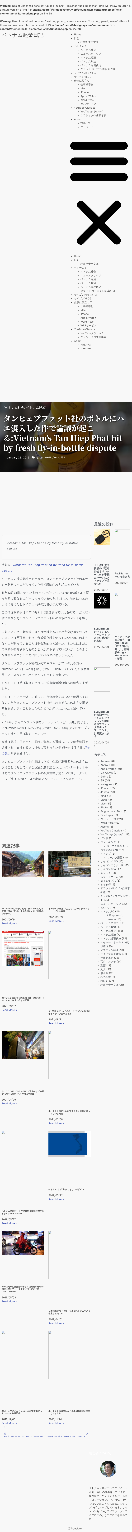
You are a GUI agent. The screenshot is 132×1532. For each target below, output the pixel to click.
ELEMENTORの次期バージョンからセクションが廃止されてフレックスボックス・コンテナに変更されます (101, 724)
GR (102, 780)
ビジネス (105, 907)
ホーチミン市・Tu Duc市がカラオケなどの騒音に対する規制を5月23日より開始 (23, 1092)
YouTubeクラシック (92, 111)
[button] (99, 191)
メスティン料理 (109, 950)
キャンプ (105, 853)
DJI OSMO (106, 772)
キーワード (86, 127)
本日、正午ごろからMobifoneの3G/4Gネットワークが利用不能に (22, 1412)
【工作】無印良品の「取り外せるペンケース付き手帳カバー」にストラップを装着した (101, 574)
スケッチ (105, 873)
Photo (104, 807)
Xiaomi (104, 826)
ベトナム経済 (88, 57)
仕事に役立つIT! (83, 80)
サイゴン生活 (108, 869)
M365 (104, 799)
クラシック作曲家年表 (93, 115)
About (77, 119)
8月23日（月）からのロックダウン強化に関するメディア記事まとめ (69, 1012)
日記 (76, 38)
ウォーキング (108, 842)
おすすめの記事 (109, 849)
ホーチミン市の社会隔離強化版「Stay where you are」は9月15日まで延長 (23, 999)
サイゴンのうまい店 (85, 73)
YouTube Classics (84, 107)
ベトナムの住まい (110, 923)
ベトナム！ (80, 46)
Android (105, 765)
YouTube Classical (111, 830)
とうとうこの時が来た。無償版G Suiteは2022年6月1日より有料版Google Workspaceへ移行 (122, 647)
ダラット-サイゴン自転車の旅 (97, 69)
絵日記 (104, 980)
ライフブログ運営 (110, 953)
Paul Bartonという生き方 (122, 575)
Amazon (105, 761)
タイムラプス (108, 880)
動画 (103, 965)
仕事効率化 (86, 84)
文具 (103, 969)
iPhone (84, 92)
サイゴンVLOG (82, 76)
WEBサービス (88, 103)
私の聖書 (105, 977)
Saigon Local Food (111, 811)
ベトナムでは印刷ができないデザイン (66, 1189)
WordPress (87, 100)
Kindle (104, 795)
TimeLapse (107, 815)
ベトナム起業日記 (22, 35)
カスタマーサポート (47, 457)
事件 (63, 457)
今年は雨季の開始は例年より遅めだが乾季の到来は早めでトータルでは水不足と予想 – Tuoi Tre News (22, 1289)
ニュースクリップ (90, 53)
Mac (83, 88)
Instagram (106, 784)
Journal (104, 792)
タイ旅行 (105, 884)
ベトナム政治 (88, 61)
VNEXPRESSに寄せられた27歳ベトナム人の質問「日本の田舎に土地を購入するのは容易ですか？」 (22, 911)
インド (104, 838)
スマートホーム (109, 876)
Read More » (9, 923)
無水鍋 (104, 973)
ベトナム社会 (88, 49)
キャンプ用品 (114, 857)
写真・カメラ (108, 961)
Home (77, 34)
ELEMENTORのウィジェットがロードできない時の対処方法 (101, 635)
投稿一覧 (85, 123)
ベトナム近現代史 (90, 65)
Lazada (111, 919)
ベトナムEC (107, 911)
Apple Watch (88, 96)
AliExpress (113, 915)
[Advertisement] (66, 376)
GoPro (104, 776)
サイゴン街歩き (116, 846)
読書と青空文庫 (89, 42)
